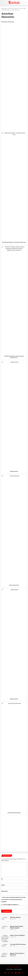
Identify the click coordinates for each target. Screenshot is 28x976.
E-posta (3, 885)
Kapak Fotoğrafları (18, 969)
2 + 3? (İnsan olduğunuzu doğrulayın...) (10, 904)
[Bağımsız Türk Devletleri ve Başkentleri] (5, 957)
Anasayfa (4, 8)
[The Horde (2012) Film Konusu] (5, 948)
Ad (1, 878)
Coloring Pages (9, 969)
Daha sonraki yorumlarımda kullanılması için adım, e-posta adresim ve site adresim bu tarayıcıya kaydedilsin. (13, 899)
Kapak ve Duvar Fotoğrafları (17, 935)
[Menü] (26, 3)
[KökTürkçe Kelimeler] (5, 921)
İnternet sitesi (4, 891)
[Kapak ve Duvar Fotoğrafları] (5, 939)
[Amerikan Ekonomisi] (14, 22)
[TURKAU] (14, 2)
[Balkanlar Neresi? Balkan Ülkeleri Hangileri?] (5, 930)
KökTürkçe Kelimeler (15, 917)
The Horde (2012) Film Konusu (18, 944)
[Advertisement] (14, 832)
